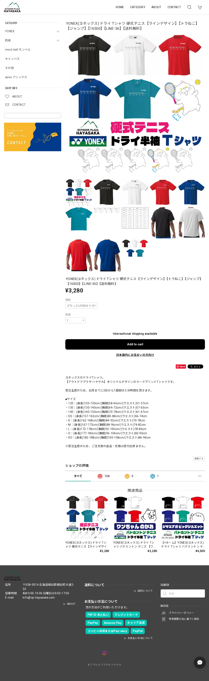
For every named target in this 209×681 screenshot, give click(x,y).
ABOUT (156, 7)
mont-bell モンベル (17, 49)
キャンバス (12, 58)
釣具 (8, 40)
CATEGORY (138, 7)
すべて (78, 476)
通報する (198, 458)
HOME (120, 7)
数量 (68, 314)
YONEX (10, 31)
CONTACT (174, 7)
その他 (9, 68)
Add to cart (135, 344)
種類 (68, 299)
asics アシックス (16, 77)
